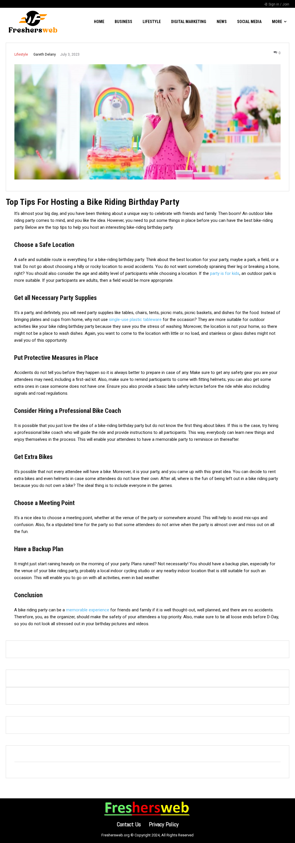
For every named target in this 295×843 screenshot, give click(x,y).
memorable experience (87, 610)
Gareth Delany (44, 54)
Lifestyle (21, 54)
